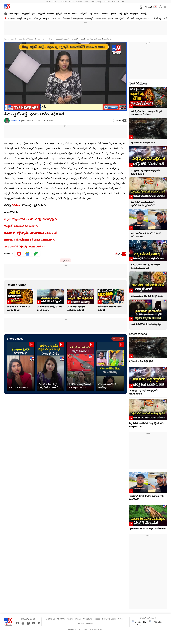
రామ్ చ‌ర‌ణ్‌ (130, 18)
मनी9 (114, 2)
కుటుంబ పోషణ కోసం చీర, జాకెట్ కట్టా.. (108, 385)
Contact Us (50, 619)
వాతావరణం (56, 18)
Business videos (41, 39)
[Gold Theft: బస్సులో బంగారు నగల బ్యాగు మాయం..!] (80, 366)
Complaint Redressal (91, 619)
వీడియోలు (66, 18)
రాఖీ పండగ (11, 18)
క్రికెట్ (33, 13)
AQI (150, 7)
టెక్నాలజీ (46, 18)
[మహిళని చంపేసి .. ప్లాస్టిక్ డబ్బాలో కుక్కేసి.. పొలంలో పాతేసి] (50, 366)
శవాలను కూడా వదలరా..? (18, 387)
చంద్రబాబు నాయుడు (143, 18)
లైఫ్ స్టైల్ (59, 13)
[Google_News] (27, 254)
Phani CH (15, 121)
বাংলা (86, 2)
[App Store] (157, 623)
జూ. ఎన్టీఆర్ (119, 18)
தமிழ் (99, 2)
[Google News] (39, 623)
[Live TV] (154, 7)
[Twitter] (23, 623)
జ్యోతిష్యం (37, 18)
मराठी (71, 2)
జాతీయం (105, 13)
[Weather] (145, 6)
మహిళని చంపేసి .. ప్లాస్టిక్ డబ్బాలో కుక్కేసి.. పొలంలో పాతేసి (48, 386)
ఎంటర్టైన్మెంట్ (25, 13)
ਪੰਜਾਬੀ (92, 2)
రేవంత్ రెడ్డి (157, 18)
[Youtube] (19, 254)
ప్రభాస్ (110, 18)
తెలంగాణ (50, 13)
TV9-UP (121, 2)
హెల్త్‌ (120, 13)
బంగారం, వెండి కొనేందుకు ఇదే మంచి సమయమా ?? (29, 239)
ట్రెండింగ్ (113, 13)
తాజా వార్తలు (14, 13)
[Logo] (7, 6)
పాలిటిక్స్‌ (143, 13)
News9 (48, 2)
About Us (61, 619)
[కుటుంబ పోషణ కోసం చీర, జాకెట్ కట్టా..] (110, 366)
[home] (5, 13)
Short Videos (15, 338)
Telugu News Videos (24, 39)
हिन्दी (55, 2)
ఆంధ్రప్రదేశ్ (41, 13)
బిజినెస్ (74, 13)
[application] (65, 76)
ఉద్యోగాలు (27, 18)
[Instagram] (28, 623)
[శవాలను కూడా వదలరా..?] (20, 366)
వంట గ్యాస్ (89, 18)
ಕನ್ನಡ (63, 2)
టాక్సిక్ (19, 18)
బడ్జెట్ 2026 (65, 260)
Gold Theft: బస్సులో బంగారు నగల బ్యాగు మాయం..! (79, 385)
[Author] (7, 120)
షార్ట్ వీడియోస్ (95, 13)
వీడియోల (16, 205)
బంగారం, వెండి (101, 18)
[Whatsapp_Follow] (36, 254)
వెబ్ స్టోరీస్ (83, 13)
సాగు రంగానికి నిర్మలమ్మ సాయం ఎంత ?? (24, 246)
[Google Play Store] (139, 623)
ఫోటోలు (67, 13)
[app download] (140, 7)
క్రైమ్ (126, 13)
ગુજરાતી (79, 2)
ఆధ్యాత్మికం (134, 13)
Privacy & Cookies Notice (112, 619)
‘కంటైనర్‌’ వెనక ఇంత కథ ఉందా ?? (21, 226)
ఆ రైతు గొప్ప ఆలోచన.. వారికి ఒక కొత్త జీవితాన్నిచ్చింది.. (31, 219)
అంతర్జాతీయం (78, 18)
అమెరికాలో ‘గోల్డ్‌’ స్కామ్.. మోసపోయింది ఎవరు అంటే (30, 232)
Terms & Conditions (85, 623)
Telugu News (9, 39)
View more (117, 339)
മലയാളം (106, 2)
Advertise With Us (74, 619)
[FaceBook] (17, 623)
